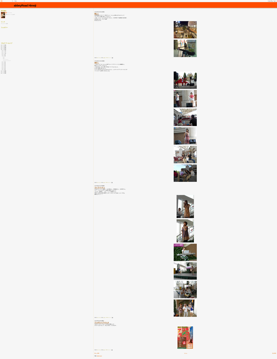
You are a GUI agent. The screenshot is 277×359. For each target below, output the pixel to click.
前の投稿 (274, 353)
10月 (4, 53)
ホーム (185, 353)
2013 (3, 49)
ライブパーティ (99, 187)
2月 (4, 68)
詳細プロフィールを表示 (10, 14)
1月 (4, 69)
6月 (4, 63)
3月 (4, 67)
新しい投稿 (96, 353)
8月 (4, 55)
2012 (3, 70)
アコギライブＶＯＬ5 (101, 322)
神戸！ (96, 63)
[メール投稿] (112, 57)
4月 (4, 65)
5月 (4, 64)
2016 (3, 46)
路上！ (96, 13)
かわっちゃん (9, 12)
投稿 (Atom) (99, 355)
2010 (3, 73)
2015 (3, 47)
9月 (4, 54)
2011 (3, 72)
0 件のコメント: (108, 57)
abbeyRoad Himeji (25, 5)
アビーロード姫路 (4, 23)
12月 (4, 50)
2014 (3, 48)
